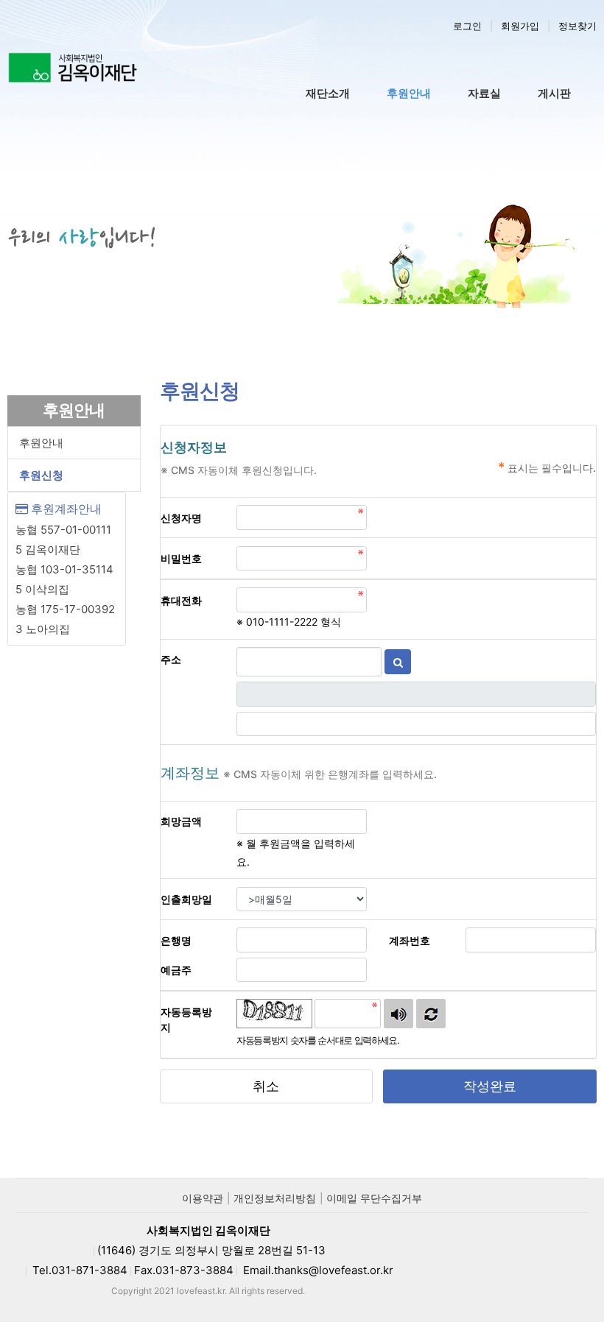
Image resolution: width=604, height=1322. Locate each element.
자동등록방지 (186, 1019)
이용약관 (202, 1198)
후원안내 (41, 443)
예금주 (186, 969)
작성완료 (489, 1086)
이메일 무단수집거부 (374, 1198)
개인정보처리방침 (274, 1198)
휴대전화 (191, 600)
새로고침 (431, 1013)
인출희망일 (193, 898)
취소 (266, 1086)
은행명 (186, 940)
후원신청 (41, 475)
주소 (181, 658)
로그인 (467, 26)
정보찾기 (577, 26)
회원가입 (520, 26)
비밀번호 (191, 558)
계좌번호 (419, 940)
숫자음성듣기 (398, 1013)
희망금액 (191, 820)
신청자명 (191, 517)
